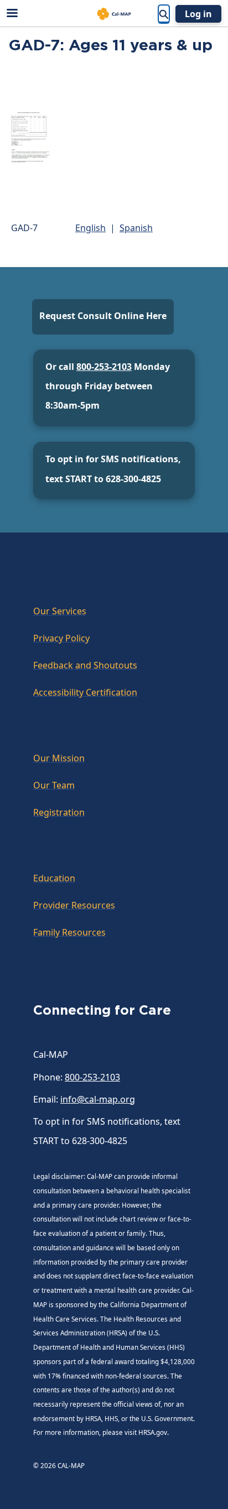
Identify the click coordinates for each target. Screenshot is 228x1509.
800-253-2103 (104, 367)
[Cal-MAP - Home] (114, 14)
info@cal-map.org (97, 1099)
